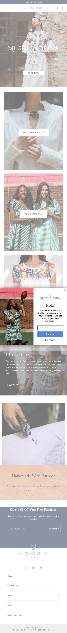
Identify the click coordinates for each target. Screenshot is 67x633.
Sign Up (50, 334)
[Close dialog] (65, 290)
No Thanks (50, 340)
